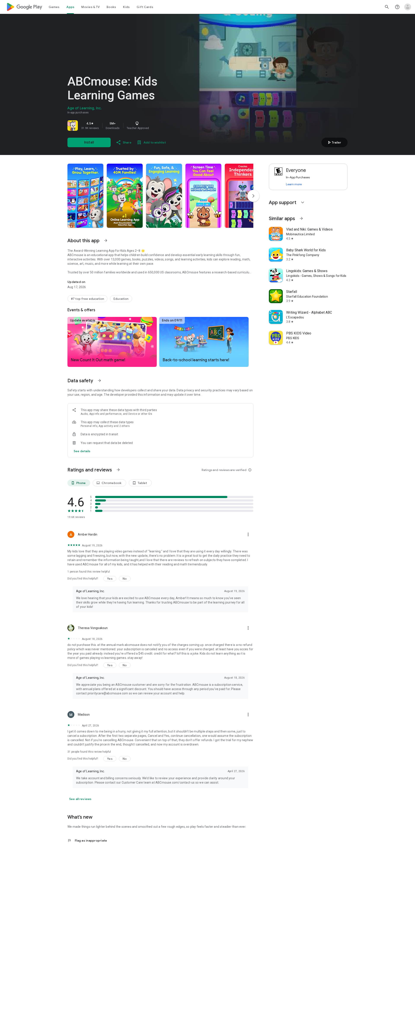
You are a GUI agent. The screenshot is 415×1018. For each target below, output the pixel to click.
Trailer (334, 142)
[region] (127, 125)
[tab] (54, 7)
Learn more (294, 184)
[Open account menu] (407, 7)
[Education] (121, 298)
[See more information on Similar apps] (301, 218)
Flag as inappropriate (87, 840)
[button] (85, 196)
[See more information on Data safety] (99, 380)
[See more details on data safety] (82, 451)
